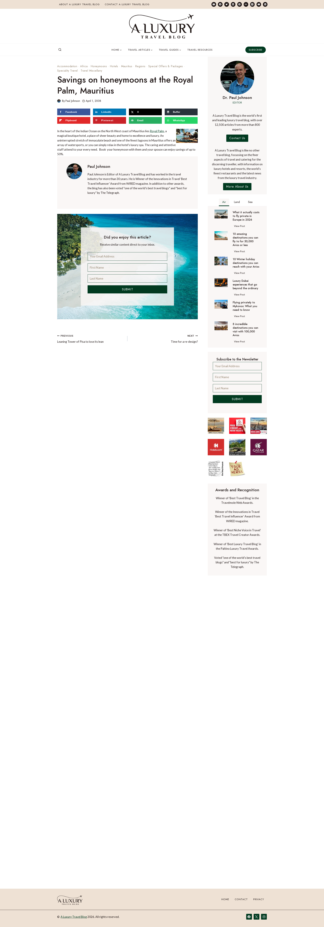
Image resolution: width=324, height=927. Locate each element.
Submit (127, 289)
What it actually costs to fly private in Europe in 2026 (246, 216)
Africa (84, 66)
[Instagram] (252, 4)
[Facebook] (220, 4)
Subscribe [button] (255, 50)
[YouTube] (258, 4)
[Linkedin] (233, 4)
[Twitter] (226, 4)
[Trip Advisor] (246, 4)
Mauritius (126, 66)
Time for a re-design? (184, 338)
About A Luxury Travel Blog (79, 4)
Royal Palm (157, 131)
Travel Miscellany (91, 71)
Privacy (258, 899)
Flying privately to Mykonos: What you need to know (245, 306)
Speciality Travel (67, 71)
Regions (140, 66)
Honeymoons (99, 66)
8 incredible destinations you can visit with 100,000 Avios (245, 329)
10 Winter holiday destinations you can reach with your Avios (246, 263)
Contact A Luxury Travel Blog (127, 4)
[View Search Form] (60, 49)
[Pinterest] (239, 4)
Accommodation (67, 66)
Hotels (114, 66)
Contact (241, 899)
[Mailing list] (213, 4)
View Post (240, 226)
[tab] (224, 202)
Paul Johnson (72, 101)
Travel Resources (200, 50)
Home (225, 899)
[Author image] (59, 101)
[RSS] (265, 4)
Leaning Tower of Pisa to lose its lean (80, 338)
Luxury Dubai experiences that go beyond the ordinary (245, 284)
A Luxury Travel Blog (74, 917)
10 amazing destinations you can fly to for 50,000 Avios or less (245, 239)
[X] (256, 917)
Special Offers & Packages (165, 66)
